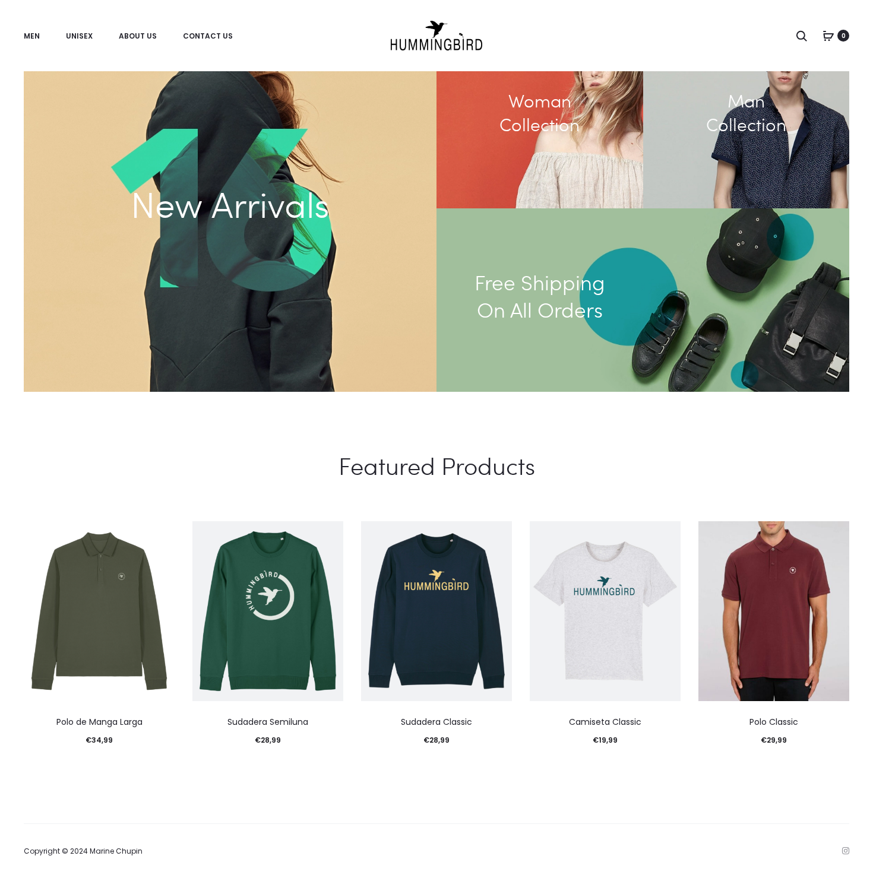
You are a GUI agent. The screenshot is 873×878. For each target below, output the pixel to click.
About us (138, 36)
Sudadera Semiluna (267, 722)
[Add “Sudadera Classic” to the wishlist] (497, 536)
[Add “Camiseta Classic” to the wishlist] (666, 536)
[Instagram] (845, 851)
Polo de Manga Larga (99, 722)
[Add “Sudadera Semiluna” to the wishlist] (328, 536)
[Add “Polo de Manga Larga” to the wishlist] (160, 536)
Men (32, 36)
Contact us (208, 36)
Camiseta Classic (605, 722)
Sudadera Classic (436, 722)
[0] (828, 36)
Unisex (79, 36)
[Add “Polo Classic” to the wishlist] (834, 536)
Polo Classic (773, 722)
